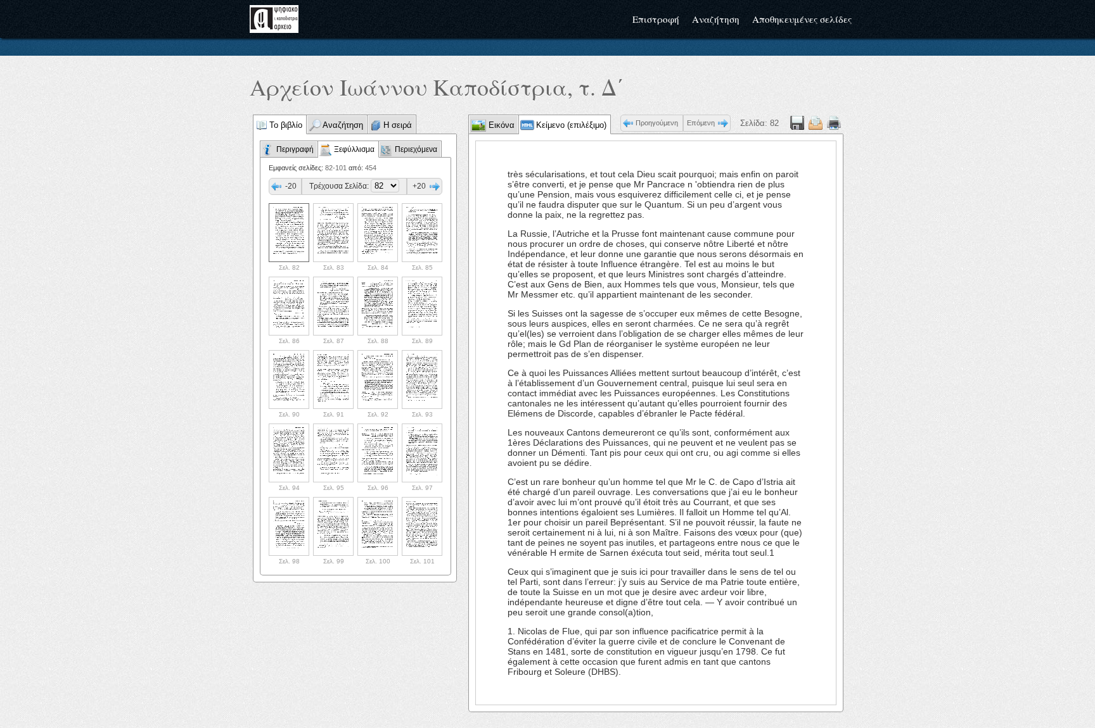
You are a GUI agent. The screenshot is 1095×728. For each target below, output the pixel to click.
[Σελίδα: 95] (333, 453)
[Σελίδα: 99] (333, 526)
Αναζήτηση (716, 19)
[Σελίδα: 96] (377, 453)
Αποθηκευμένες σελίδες (802, 19)
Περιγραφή (295, 149)
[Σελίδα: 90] (289, 379)
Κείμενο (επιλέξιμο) (571, 125)
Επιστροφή (655, 19)
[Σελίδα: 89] (422, 306)
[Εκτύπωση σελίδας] (834, 123)
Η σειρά (397, 125)
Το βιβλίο (285, 125)
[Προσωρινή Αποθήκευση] (797, 123)
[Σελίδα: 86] (289, 306)
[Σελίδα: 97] (422, 453)
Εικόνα (500, 125)
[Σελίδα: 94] (289, 453)
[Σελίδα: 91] (333, 379)
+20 (419, 186)
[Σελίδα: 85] (422, 232)
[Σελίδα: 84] (377, 232)
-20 (291, 186)
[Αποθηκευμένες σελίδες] (815, 123)
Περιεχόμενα (416, 149)
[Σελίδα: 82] (289, 232)
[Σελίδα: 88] (377, 306)
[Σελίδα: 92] (377, 379)
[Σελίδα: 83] (333, 232)
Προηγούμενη (657, 123)
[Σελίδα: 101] (422, 526)
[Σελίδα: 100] (377, 526)
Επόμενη (701, 123)
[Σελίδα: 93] (422, 379)
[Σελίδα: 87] (333, 306)
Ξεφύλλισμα (354, 149)
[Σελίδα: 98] (289, 526)
